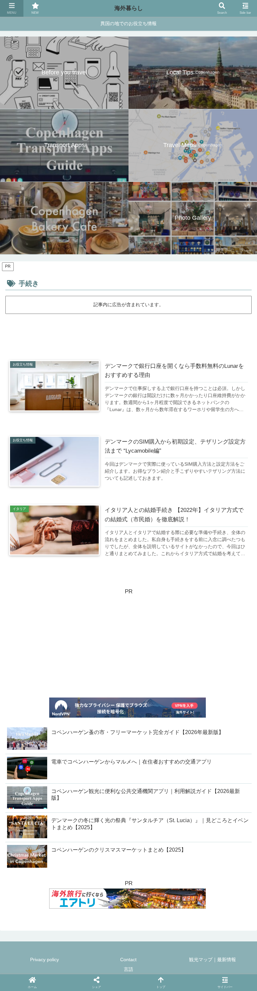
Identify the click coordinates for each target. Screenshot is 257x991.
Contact (128, 959)
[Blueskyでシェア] (89, 771)
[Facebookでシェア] (115, 771)
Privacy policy (44, 959)
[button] (194, 771)
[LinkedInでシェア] (181, 771)
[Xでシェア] (63, 771)
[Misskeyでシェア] (102, 771)
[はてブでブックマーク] (128, 771)
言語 (128, 969)
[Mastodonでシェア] (76, 771)
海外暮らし (128, 8)
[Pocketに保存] (141, 771)
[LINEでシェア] (154, 771)
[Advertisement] (128, 334)
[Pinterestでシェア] (168, 771)
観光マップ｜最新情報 (212, 959)
